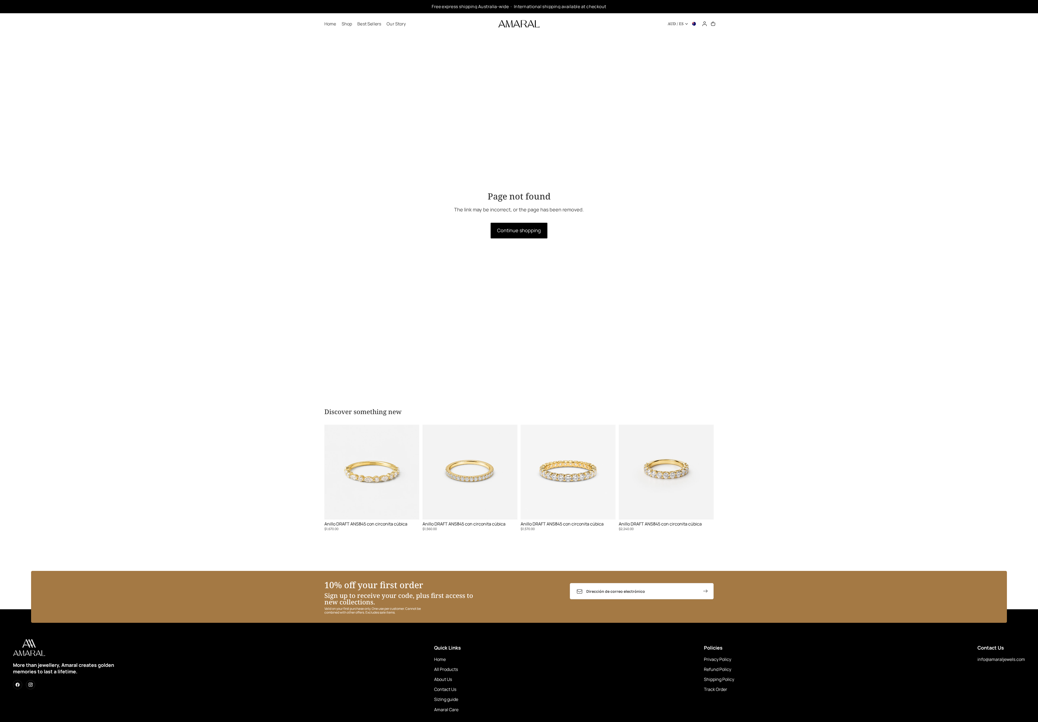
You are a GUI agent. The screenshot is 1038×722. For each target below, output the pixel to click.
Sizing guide (446, 699)
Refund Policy (717, 669)
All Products (446, 669)
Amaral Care (446, 710)
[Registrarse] (705, 591)
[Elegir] (411, 511)
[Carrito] (713, 24)
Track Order (715, 689)
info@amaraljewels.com (1001, 659)
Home (440, 659)
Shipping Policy (719, 679)
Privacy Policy (717, 659)
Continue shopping (519, 230)
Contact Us (445, 689)
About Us (443, 679)
